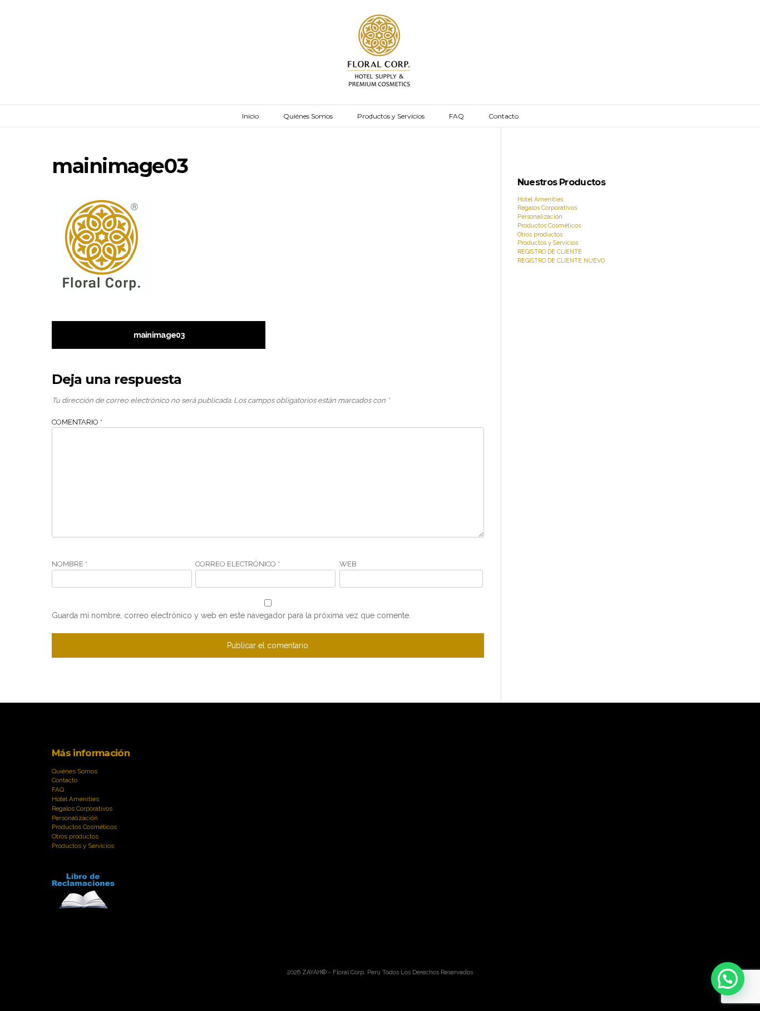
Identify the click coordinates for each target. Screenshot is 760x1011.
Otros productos (539, 234)
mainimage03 (159, 335)
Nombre (69, 564)
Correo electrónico (237, 564)
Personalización (539, 216)
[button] (727, 978)
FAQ (456, 116)
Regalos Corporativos (547, 207)
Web (348, 564)
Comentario (77, 422)
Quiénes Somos (308, 116)
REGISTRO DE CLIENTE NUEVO (561, 260)
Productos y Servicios (391, 116)
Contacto (503, 116)
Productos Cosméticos (549, 225)
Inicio (250, 116)
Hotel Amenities (540, 199)
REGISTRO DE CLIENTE (549, 251)
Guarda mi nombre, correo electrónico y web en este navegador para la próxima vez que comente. (231, 615)
